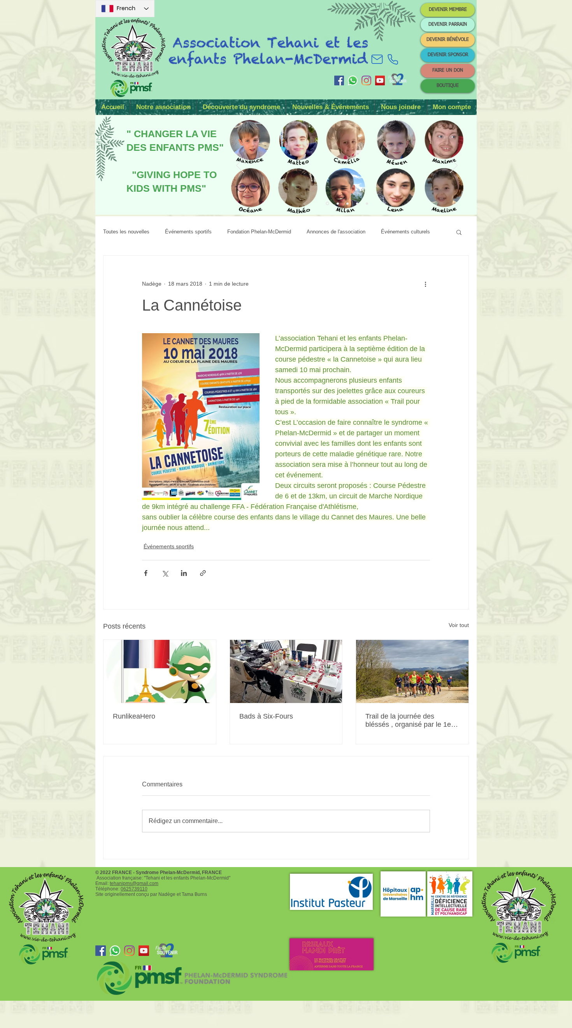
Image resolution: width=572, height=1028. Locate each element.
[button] (163, 107)
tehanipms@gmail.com (134, 883)
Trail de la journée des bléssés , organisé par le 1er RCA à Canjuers (409, 720)
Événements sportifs (188, 232)
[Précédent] (240, 166)
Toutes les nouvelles (126, 232)
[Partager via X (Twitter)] (164, 573)
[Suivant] (454, 166)
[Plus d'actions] (425, 283)
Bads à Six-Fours (266, 716)
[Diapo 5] (367, 203)
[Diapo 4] (357, 203)
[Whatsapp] (353, 80)
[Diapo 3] (347, 203)
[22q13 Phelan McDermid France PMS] (339, 80)
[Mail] (377, 59)
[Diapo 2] (338, 203)
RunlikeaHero (134, 716)
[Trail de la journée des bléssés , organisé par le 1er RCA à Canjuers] (412, 671)
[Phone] (392, 59)
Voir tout (459, 625)
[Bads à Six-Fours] (286, 671)
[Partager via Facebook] (145, 573)
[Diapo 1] (327, 203)
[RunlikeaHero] (160, 671)
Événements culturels (405, 232)
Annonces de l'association (336, 232)
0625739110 (134, 889)
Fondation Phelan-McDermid (259, 232)
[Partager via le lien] (203, 573)
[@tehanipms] (366, 80)
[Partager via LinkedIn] (184, 573)
